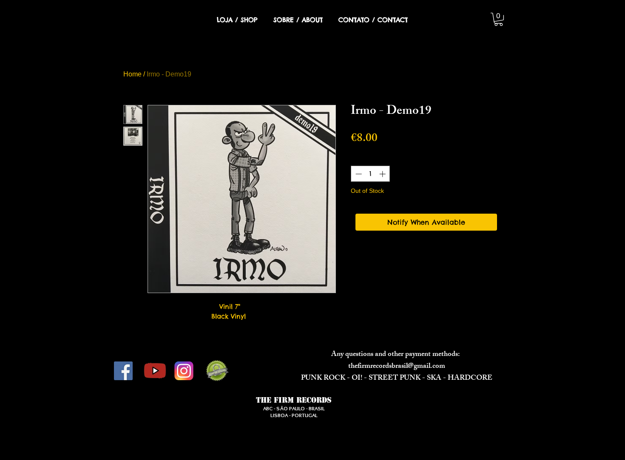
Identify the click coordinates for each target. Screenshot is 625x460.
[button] (498, 19)
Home (132, 74)
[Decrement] (358, 174)
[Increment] (383, 174)
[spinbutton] (371, 174)
